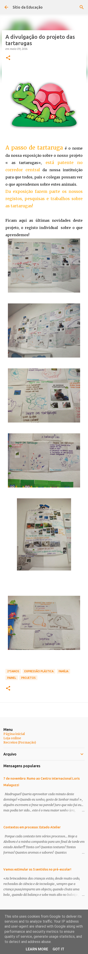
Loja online (12, 738)
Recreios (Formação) (19, 742)
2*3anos (13, 671)
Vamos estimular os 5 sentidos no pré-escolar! (37, 869)
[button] (8, 58)
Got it (58, 949)
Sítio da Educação (28, 7)
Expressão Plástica (38, 671)
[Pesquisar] (81, 7)
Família (63, 671)
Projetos (28, 677)
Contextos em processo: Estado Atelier (32, 827)
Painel (11, 677)
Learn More (37, 949)
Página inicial (14, 734)
